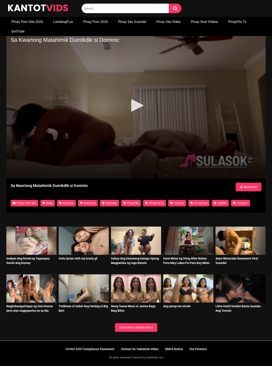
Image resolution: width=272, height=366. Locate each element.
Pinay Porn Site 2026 (27, 22)
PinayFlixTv (156, 203)
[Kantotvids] (38, 8)
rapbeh (222, 203)
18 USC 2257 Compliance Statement (89, 349)
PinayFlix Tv (237, 22)
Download (250, 187)
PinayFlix (132, 203)
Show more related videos (136, 327)
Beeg (49, 203)
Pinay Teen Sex (26, 203)
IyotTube (17, 31)
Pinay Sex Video (168, 22)
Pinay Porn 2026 (95, 22)
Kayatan (111, 203)
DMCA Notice (174, 349)
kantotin (68, 203)
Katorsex (89, 203)
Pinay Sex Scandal (132, 22)
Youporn (242, 203)
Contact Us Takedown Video (140, 349)
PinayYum (200, 203)
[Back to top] (258, 353)
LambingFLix (63, 22)
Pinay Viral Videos (204, 22)
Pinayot (178, 203)
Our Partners (198, 349)
